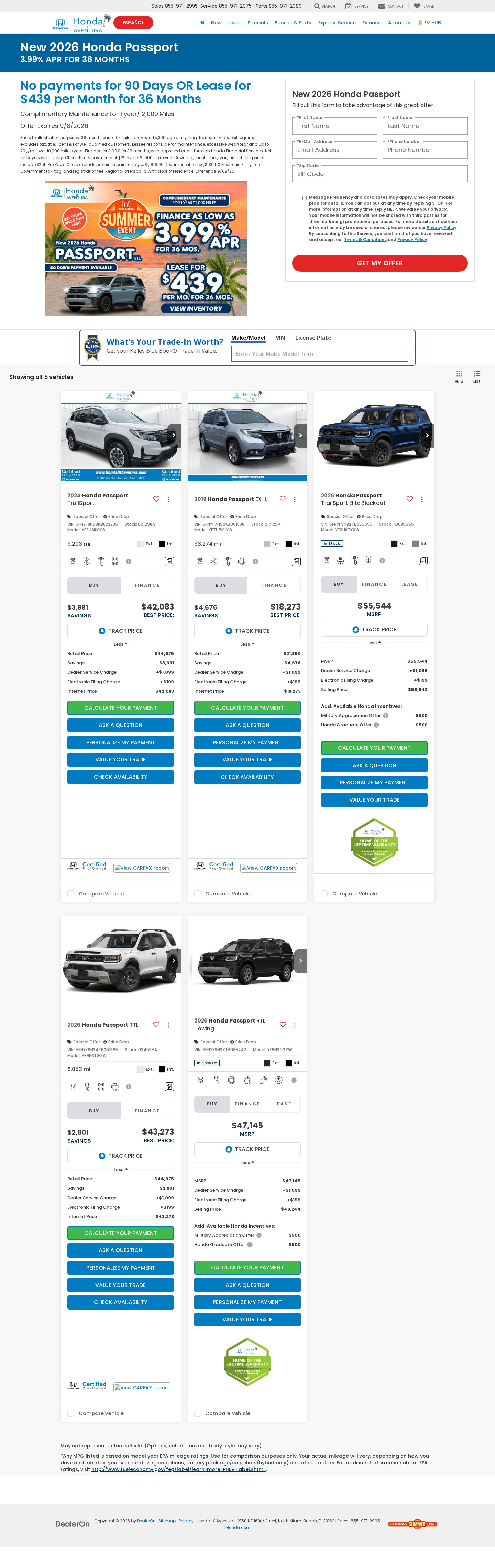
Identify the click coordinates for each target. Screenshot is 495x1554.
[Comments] (169, 561)
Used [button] (234, 22)
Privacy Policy (441, 227)
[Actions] (168, 499)
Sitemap (167, 1521)
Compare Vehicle (101, 893)
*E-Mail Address (314, 141)
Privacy (186, 1521)
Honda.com (238, 1527)
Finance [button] (371, 22)
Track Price (125, 631)
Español (133, 22)
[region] (120, 672)
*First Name (309, 117)
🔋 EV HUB (429, 22)
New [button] (216, 22)
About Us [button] (399, 22)
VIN (280, 337)
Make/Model (248, 337)
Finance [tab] (147, 585)
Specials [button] (258, 22)
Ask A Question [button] (120, 725)
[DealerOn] (73, 1523)
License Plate (313, 337)
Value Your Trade (120, 760)
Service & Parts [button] (293, 22)
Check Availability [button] (120, 777)
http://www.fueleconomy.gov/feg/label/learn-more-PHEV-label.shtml (178, 1469)
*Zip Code (308, 165)
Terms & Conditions (365, 239)
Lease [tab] (409, 584)
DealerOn (146, 1521)
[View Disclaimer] (129, 561)
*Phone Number (404, 141)
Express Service (337, 22)
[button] (174, 436)
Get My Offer (380, 263)
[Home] (202, 22)
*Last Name (399, 117)
